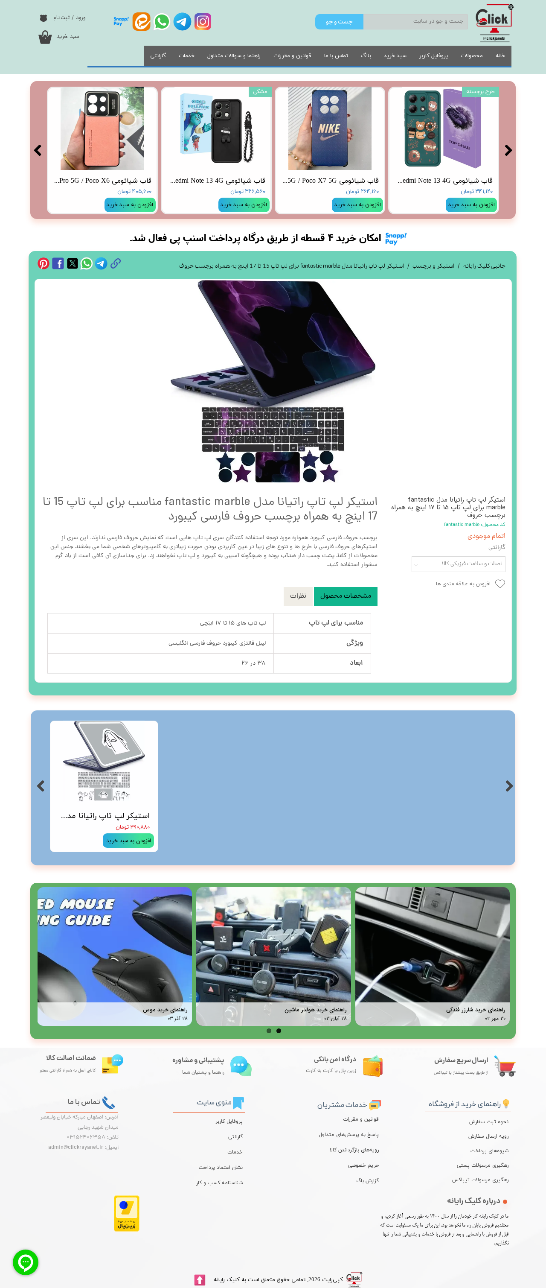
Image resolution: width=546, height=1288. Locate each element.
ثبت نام (61, 17)
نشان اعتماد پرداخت (221, 1167)
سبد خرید (395, 56)
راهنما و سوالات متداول (234, 56)
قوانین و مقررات (292, 56)
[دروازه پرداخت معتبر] (126, 1230)
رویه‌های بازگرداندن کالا (354, 1150)
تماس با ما (336, 56)
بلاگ (366, 56)
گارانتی (158, 56)
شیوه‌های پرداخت (489, 1151)
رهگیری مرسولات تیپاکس (486, 1180)
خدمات (187, 56)
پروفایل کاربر (433, 56)
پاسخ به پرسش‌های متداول (349, 1134)
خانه (500, 56)
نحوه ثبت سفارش (488, 1122)
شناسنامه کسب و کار (219, 1183)
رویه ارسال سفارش (488, 1136)
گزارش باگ (367, 1180)
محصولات (472, 56)
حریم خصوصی (363, 1165)
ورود (81, 17)
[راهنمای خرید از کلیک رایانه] (506, 1102)
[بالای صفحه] (199, 1280)
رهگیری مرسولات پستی (486, 1165)
